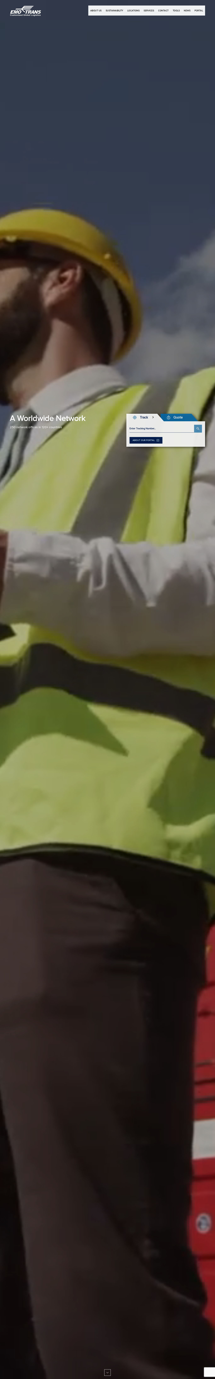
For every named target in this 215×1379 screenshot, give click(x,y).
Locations (133, 10)
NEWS (187, 10)
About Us (96, 10)
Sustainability (114, 10)
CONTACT (163, 10)
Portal (199, 10)
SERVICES (149, 10)
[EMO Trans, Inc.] (25, 9)
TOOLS (176, 10)
